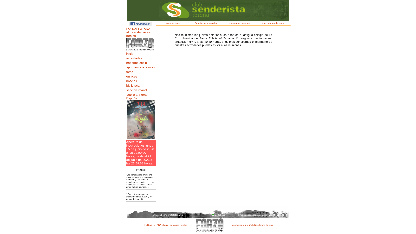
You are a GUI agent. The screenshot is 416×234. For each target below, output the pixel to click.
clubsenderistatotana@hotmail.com (263, 215)
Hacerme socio (173, 23)
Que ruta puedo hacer (274, 23)
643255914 (221, 215)
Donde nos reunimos (240, 23)
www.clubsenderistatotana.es (168, 215)
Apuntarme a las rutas (207, 23)
